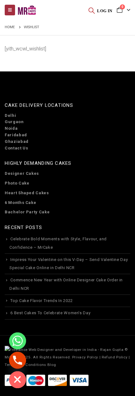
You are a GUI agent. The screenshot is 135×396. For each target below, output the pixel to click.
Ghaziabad (17, 141)
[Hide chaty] (17, 379)
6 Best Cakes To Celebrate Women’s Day (50, 312)
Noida (11, 128)
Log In (104, 10)
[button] (91, 10)
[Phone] (17, 360)
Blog (51, 364)
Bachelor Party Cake (27, 212)
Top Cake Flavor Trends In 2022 (41, 300)
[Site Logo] (26, 10)
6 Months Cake (20, 202)
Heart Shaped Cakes (27, 192)
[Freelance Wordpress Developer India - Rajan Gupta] (64, 349)
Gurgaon (14, 121)
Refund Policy (114, 357)
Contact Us (16, 148)
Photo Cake (17, 183)
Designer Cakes (22, 173)
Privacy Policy (85, 357)
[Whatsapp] (17, 340)
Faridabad (16, 135)
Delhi (10, 115)
